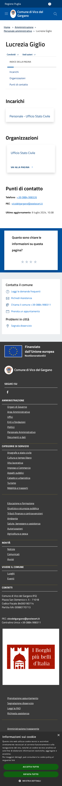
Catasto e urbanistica (18, 478)
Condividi (11, 54)
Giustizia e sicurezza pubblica (23, 508)
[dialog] (31, 759)
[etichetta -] (35, 262)
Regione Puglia (13, 4)
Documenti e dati (16, 437)
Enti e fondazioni (16, 422)
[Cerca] (55, 14)
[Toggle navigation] (6, 13)
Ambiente (12, 518)
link (13, 760)
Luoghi (11, 573)
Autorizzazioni (15, 528)
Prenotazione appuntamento (22, 698)
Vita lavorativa (15, 463)
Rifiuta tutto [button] (30, 774)
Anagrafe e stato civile (19, 453)
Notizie (11, 549)
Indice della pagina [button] (20, 61)
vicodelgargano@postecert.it (27, 203)
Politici (11, 427)
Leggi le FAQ (14, 708)
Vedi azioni (27, 54)
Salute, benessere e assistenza (23, 523)
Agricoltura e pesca (17, 534)
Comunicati (13, 554)
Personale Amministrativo (21, 432)
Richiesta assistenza (18, 713)
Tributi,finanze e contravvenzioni (25, 513)
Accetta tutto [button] (31, 766)
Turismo (11, 483)
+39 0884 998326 (27, 197)
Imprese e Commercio (19, 468)
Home (7, 27)
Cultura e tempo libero (19, 458)
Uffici (10, 417)
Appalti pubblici (15, 473)
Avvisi (10, 559)
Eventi (10, 578)
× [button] (58, 735)
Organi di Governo (17, 407)
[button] (31, 780)
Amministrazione (24, 27)
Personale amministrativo (18, 31)
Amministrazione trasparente (23, 729)
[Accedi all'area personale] (50, 4)
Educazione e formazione (20, 503)
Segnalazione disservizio (20, 703)
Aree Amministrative (18, 412)
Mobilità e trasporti (17, 488)
